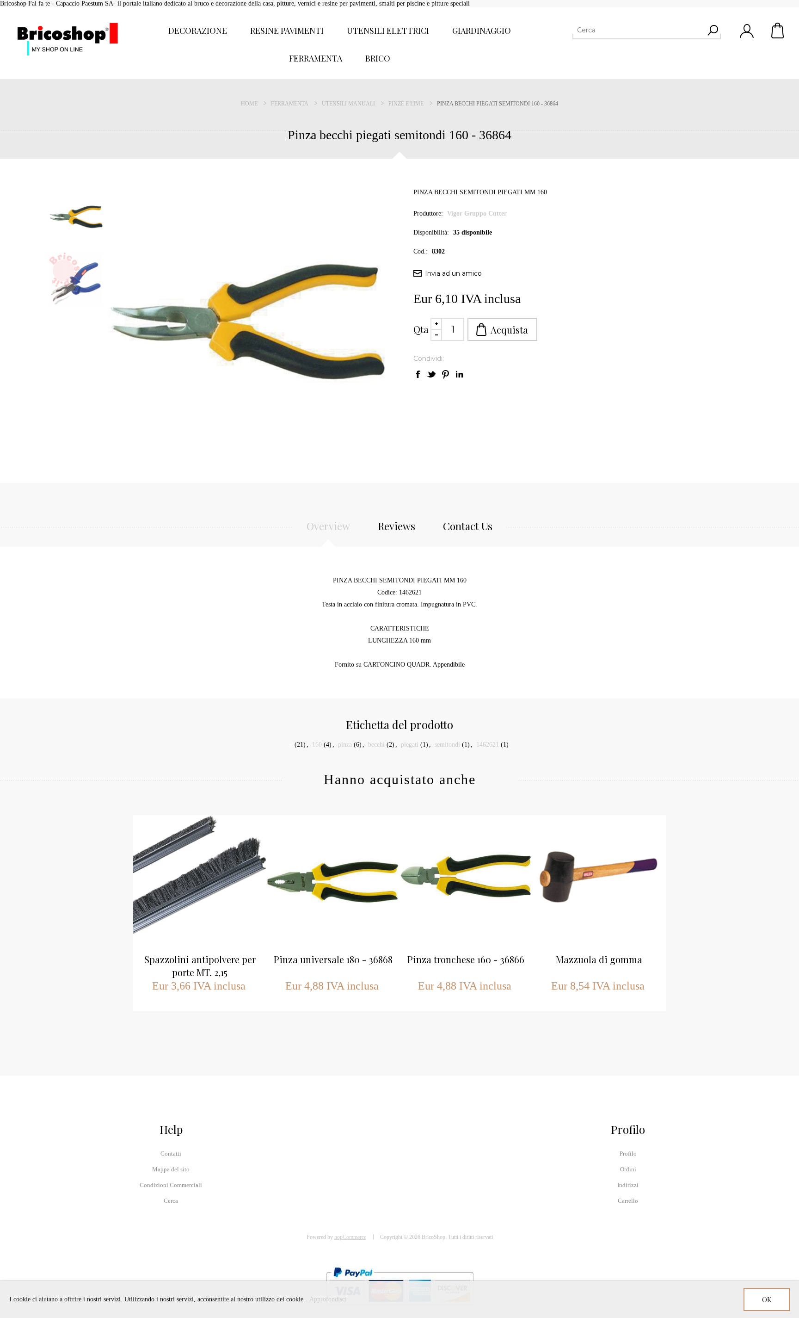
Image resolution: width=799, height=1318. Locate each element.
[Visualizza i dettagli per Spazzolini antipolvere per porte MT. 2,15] (199, 881)
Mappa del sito (171, 1169)
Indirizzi (628, 1185)
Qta (421, 329)
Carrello (778, 30)
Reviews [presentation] (396, 526)
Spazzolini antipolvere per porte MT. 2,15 (200, 965)
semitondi (447, 744)
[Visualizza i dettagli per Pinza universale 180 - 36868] (333, 881)
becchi (376, 744)
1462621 (487, 744)
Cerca (171, 1200)
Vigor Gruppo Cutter (477, 213)
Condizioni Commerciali (171, 1185)
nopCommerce (350, 1237)
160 (317, 744)
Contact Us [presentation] (467, 526)
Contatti (170, 1153)
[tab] (328, 531)
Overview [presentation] (328, 526)
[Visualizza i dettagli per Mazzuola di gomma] (599, 881)
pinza (345, 744)
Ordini (628, 1169)
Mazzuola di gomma (599, 959)
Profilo (628, 1153)
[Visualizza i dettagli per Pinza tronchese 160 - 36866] (466, 881)
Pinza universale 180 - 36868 (333, 959)
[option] (78, 217)
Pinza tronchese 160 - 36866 (465, 959)
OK (766, 1299)
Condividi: (428, 358)
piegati (409, 744)
